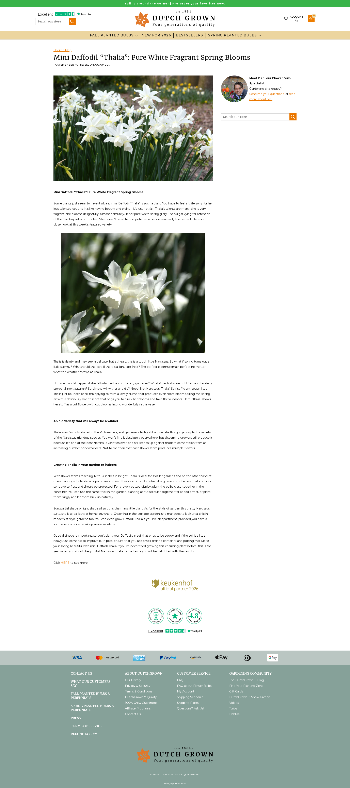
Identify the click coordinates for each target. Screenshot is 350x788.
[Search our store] (72, 21)
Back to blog (62, 50)
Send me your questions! (267, 94)
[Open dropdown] (136, 35)
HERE (65, 563)
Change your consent (175, 783)
